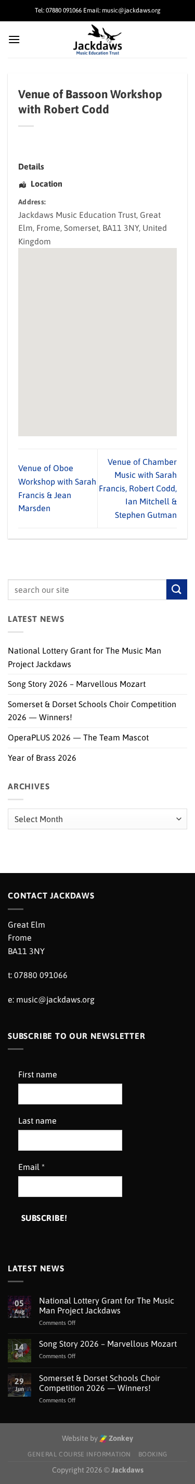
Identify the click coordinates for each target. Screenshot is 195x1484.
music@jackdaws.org (55, 999)
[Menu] (14, 39)
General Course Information (79, 1454)
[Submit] (176, 589)
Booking (152, 1454)
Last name (37, 1120)
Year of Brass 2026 (42, 757)
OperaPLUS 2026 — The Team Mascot (78, 737)
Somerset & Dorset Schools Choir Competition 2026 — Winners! (92, 710)
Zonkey (120, 1438)
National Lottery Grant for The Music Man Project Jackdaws (84, 657)
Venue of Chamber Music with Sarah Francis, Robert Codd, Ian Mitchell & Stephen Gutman (138, 488)
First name (37, 1074)
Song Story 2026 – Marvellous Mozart (77, 683)
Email (31, 1166)
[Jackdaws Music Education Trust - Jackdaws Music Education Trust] (97, 39)
